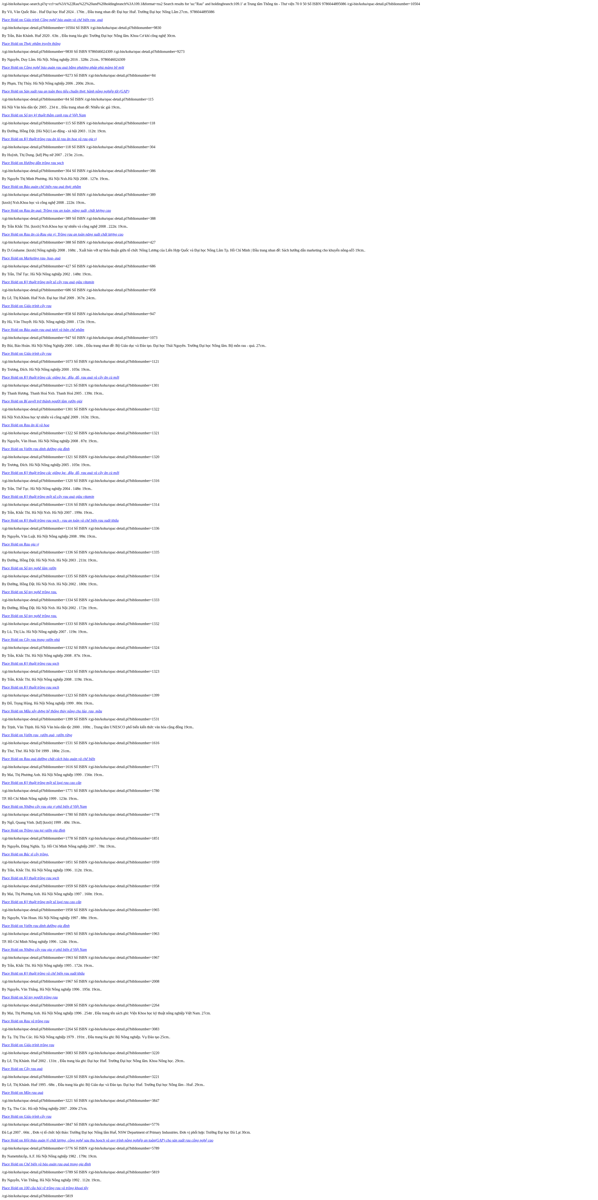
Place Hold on (52, 20)
